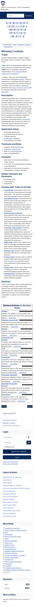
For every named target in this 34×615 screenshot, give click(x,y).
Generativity (6, 394)
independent (5, 74)
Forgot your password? (10, 462)
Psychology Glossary (10, 420)
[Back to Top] (31, 612)
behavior (21, 79)
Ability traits (8, 242)
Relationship (8, 138)
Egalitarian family (11, 549)
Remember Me (9, 447)
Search (29, 16)
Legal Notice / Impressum (11, 425)
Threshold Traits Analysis (13, 228)
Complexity (6, 357)
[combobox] (15, 16)
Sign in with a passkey (18, 451)
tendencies (24, 85)
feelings (4, 67)
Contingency (9, 534)
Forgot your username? (10, 464)
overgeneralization (16, 151)
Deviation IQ (9, 559)
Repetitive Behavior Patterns (14, 551)
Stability (4, 311)
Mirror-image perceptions (13, 561)
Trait (3, 348)
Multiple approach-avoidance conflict (17, 570)
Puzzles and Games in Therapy (15, 555)
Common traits (9, 257)
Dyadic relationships (12, 557)
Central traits (8, 190)
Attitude (4, 329)
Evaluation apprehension (13, 568)
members (11, 261)
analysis (25, 88)
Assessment (6, 366)
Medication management (12, 149)
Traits (3, 65)
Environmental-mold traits (13, 213)
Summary (6, 281)
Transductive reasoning (12, 528)
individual (18, 72)
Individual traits (9, 274)
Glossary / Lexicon (9, 423)
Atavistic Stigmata (11, 553)
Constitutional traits (11, 198)
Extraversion (26, 119)
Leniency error (9, 545)
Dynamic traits (9, 251)
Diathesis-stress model (10, 320)
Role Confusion (10, 547)
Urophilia (8, 566)
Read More (12, 318)
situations (15, 74)
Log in (17, 457)
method (13, 88)
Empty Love (8, 543)
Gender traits (8, 267)
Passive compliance (11, 541)
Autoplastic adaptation (9, 375)
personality (5, 92)
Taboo (7, 539)
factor (21, 88)
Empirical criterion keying (13, 536)
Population (8, 564)
